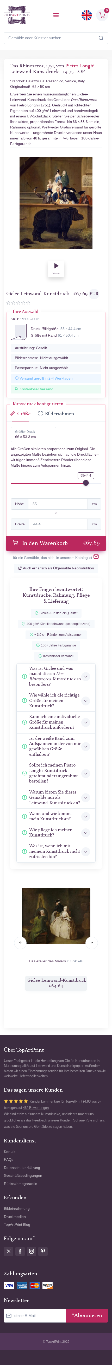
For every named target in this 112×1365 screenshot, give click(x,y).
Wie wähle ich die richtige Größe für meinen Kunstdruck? (54, 700)
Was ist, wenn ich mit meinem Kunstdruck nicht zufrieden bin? (54, 851)
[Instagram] (31, 1251)
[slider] (86, 483)
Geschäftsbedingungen (23, 1175)
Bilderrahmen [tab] (59, 414)
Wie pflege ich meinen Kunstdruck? (50, 833)
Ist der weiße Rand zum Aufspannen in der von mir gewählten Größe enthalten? (54, 746)
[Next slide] (91, 943)
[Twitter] (8, 1251)
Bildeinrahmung (17, 1208)
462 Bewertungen (36, 1108)
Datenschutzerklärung (22, 1168)
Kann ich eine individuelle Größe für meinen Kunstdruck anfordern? (54, 722)
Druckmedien (15, 1217)
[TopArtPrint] (17, 15)
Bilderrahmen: (41, 358)
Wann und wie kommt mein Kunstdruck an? (50, 816)
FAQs (8, 1159)
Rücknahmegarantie (20, 1183)
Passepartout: (41, 368)
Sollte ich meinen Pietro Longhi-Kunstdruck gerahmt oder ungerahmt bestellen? (53, 773)
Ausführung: (31, 348)
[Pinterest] (43, 1251)
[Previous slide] (20, 943)
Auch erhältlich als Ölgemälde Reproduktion (58, 568)
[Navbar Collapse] (56, 15)
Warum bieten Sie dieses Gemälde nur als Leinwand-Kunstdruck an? (54, 797)
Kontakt (10, 1152)
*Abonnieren (87, 1315)
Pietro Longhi (80, 66)
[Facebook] (20, 1251)
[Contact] (96, 557)
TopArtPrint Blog (17, 1224)
